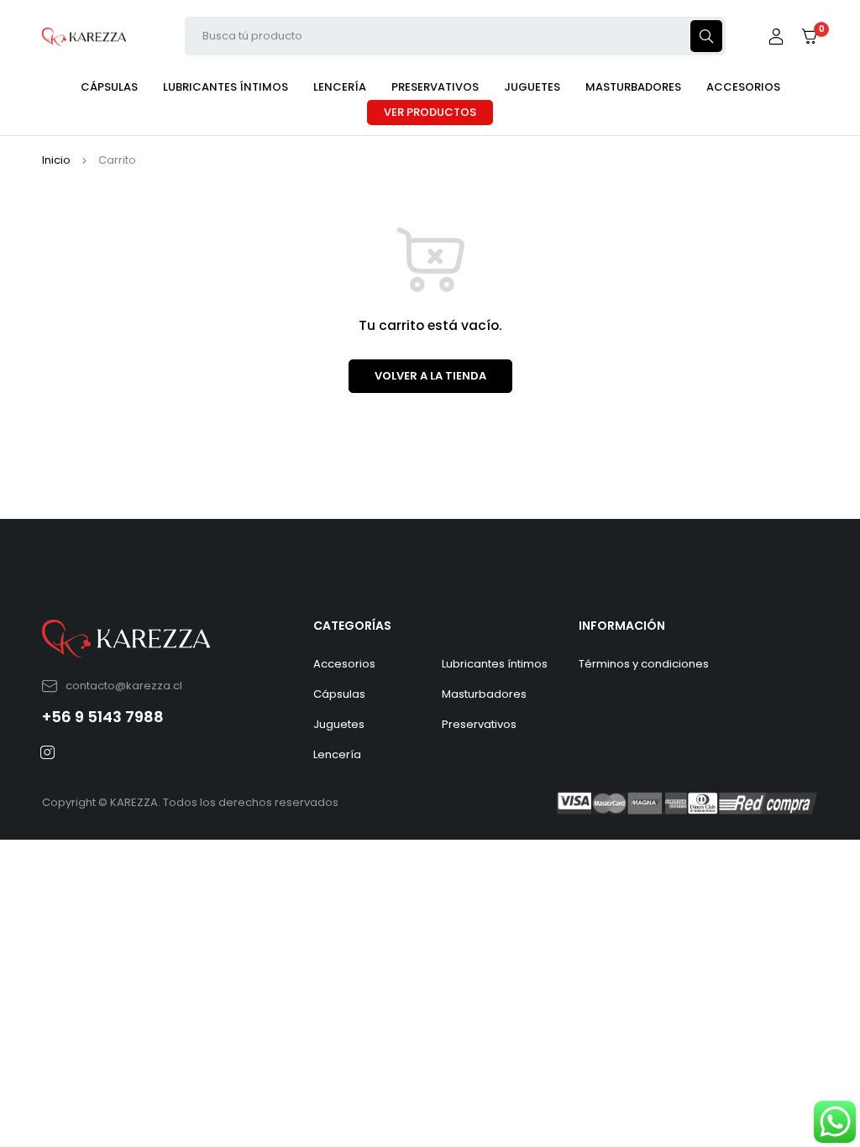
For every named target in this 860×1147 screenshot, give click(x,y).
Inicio (56, 160)
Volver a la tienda (430, 376)
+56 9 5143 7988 (103, 716)
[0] (809, 36)
